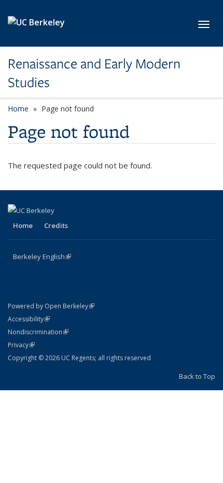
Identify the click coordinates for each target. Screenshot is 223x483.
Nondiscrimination (38, 332)
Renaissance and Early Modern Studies (94, 73)
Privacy (21, 344)
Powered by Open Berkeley (51, 306)
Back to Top (197, 376)
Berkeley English (42, 256)
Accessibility (29, 319)
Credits (56, 225)
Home (18, 108)
